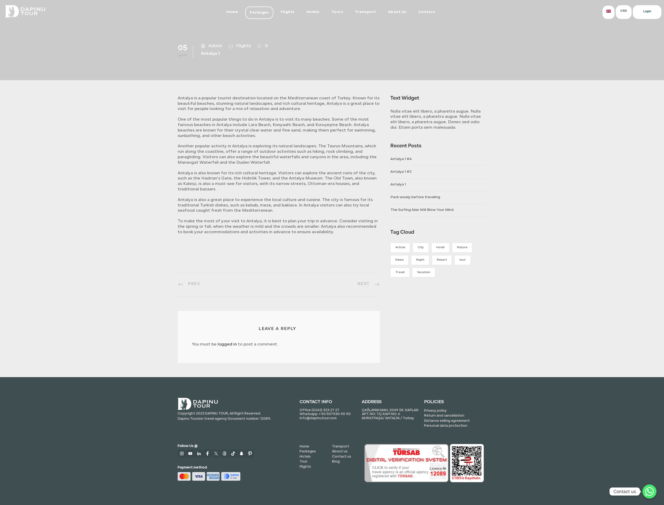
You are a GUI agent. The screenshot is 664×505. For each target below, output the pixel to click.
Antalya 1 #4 (401, 159)
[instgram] (182, 454)
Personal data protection (445, 425)
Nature (462, 247)
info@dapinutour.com (318, 418)
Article (400, 247)
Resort (442, 259)
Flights (288, 12)
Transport (365, 12)
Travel (400, 272)
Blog (336, 461)
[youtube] (190, 454)
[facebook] (207, 454)
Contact (426, 12)
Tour (303, 461)
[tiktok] (233, 454)
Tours (337, 12)
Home (232, 12)
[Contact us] (649, 492)
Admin (215, 46)
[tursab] (406, 462)
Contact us (341, 456)
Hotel (440, 247)
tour (462, 259)
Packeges (308, 451)
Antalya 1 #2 (401, 172)
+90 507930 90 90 (335, 414)
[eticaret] (467, 462)
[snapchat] (241, 454)
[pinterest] (250, 454)
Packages (259, 13)
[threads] (224, 454)
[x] (216, 454)
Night (420, 259)
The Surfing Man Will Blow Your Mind (422, 210)
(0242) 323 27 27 (325, 410)
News (399, 259)
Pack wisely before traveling (415, 197)
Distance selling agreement (447, 421)
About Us (397, 12)
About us (340, 451)
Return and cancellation (444, 415)
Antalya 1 (398, 184)
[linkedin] (199, 454)
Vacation (423, 272)
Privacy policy (435, 410)
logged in (227, 344)
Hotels (313, 12)
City (421, 247)
